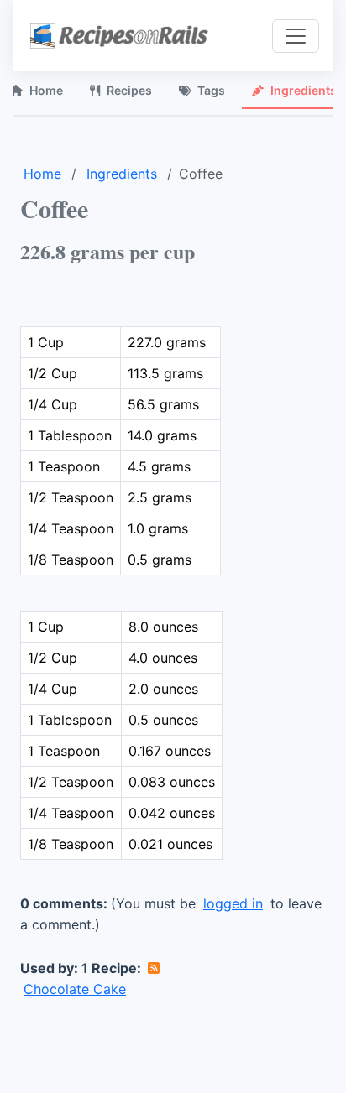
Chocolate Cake (75, 989)
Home (42, 173)
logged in (233, 903)
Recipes (129, 90)
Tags (211, 90)
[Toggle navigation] (295, 36)
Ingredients (121, 173)
